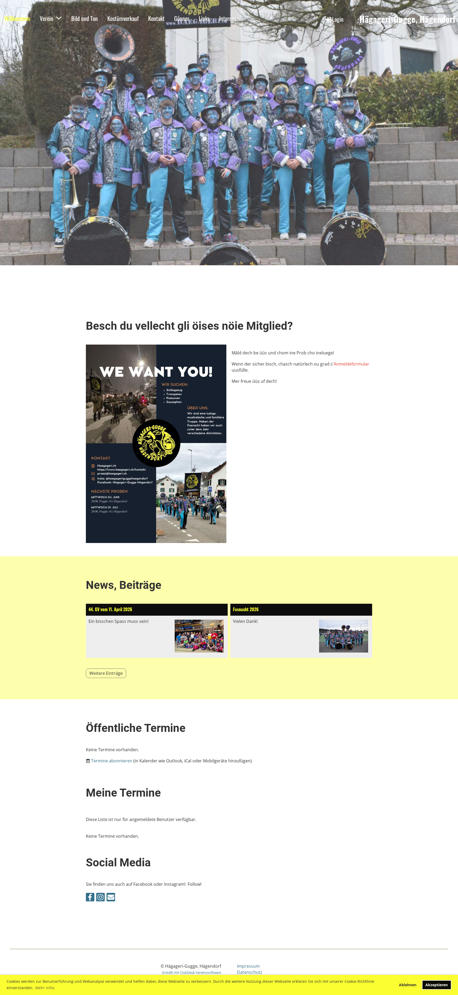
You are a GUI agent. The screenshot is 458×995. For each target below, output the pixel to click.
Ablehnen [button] (407, 984)
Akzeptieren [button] (436, 984)
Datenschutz (249, 972)
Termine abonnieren (111, 761)
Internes (227, 18)
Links (204, 18)
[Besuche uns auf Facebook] (90, 898)
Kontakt (156, 18)
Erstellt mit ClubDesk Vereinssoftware (191, 972)
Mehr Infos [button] (45, 987)
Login (338, 19)
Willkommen (17, 18)
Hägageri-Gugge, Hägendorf (407, 19)
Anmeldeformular (351, 364)
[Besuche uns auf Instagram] (100, 898)
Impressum (248, 966)
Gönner (181, 18)
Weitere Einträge (106, 673)
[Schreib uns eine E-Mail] (111, 898)
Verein (46, 18)
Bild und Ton (84, 18)
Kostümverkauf (123, 18)
